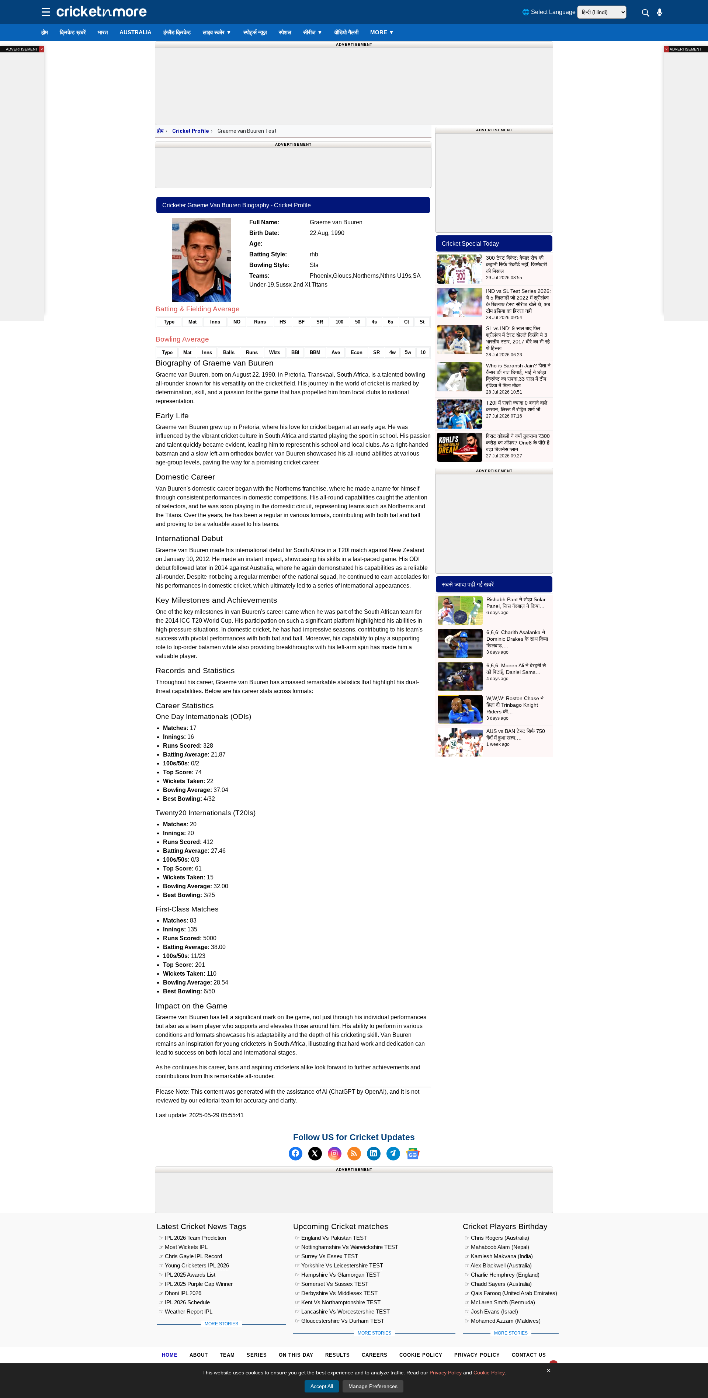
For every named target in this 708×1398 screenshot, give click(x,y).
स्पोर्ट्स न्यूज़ (255, 32)
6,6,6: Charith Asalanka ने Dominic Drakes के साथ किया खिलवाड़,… (517, 638)
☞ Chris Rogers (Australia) (497, 1238)
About (199, 1355)
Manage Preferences (373, 1386)
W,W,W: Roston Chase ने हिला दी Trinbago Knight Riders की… (515, 704)
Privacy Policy (477, 1355)
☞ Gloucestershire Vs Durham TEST (339, 1321)
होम (44, 32)
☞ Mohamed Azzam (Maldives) (503, 1321)
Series (257, 1355)
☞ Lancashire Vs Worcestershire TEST (342, 1311)
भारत (103, 32)
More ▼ (382, 32)
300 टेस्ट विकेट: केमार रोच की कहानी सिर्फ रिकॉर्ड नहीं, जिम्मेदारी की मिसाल (516, 264)
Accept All (321, 1386)
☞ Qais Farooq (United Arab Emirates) (511, 1293)
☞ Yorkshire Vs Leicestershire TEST (339, 1265)
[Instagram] (334, 1153)
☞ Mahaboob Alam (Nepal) (497, 1247)
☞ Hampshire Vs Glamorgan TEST (337, 1274)
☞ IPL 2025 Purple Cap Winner (196, 1284)
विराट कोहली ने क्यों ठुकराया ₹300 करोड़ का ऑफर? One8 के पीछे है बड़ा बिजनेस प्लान (518, 442)
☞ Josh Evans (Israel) (491, 1311)
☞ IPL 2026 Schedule (184, 1302)
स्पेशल (285, 32)
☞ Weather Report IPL (185, 1311)
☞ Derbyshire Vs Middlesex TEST (336, 1293)
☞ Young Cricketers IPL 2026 (194, 1265)
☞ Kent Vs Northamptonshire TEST (338, 1302)
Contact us (529, 1355)
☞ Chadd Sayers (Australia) (498, 1284)
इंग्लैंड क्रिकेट (177, 32)
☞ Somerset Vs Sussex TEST (331, 1284)
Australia (135, 32)
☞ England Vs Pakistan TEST (331, 1238)
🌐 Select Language (549, 12)
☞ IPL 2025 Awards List (187, 1274)
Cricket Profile (190, 131)
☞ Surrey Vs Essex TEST (326, 1256)
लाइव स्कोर (217, 32)
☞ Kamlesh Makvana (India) (499, 1256)
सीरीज (313, 32)
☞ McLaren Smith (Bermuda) (500, 1302)
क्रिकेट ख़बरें (73, 32)
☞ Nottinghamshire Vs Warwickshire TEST (346, 1247)
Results (337, 1355)
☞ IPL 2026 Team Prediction (192, 1238)
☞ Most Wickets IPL (183, 1247)
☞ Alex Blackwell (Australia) (498, 1265)
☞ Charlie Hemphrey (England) (502, 1274)
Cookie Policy (420, 1355)
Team (227, 1355)
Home (170, 1355)
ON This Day (296, 1355)
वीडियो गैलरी (346, 32)
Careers (375, 1355)
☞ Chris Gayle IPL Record (190, 1256)
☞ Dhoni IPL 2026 (180, 1293)
